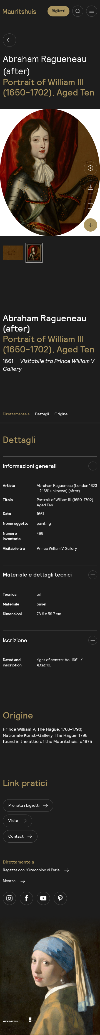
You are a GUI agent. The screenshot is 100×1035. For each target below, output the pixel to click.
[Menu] (91, 11)
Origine (61, 413)
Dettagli (42, 413)
